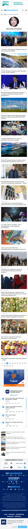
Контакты (12, 514)
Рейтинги (18, 516)
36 (7, 365)
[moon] (22, 10)
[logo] (12, 10)
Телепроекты (20, 514)
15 (17, 363)
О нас (6, 514)
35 (4, 365)
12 (9, 363)
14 (15, 363)
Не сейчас (14, 527)
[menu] (2, 10)
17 (22, 363)
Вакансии (10, 516)
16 (20, 363)
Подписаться (22, 527)
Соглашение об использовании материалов (14, 510)
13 (12, 363)
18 (25, 363)
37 (9, 365)
